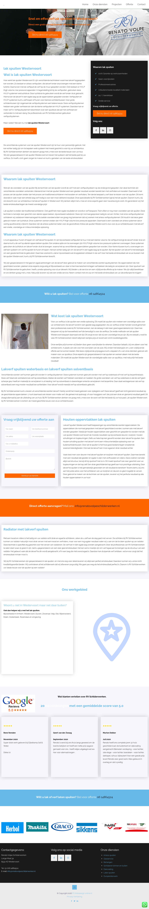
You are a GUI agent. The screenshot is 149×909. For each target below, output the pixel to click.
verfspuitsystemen (40, 103)
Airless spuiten (110, 855)
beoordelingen (57, 706)
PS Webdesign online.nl (82, 893)
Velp (53, 614)
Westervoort (29, 614)
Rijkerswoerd (65, 614)
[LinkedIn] (77, 901)
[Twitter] (74, 901)
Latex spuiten (109, 873)
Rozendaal (24, 617)
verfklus (105, 331)
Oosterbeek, (14, 617)
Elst (57, 614)
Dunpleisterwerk (111, 876)
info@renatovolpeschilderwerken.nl (97, 506)
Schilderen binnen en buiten (115, 866)
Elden (5, 617)
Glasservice (108, 859)
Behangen (108, 862)
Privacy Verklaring (74, 896)
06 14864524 (97, 293)
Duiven (38, 614)
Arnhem (19, 614)
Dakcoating (108, 869)
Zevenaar (46, 614)
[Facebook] (71, 901)
